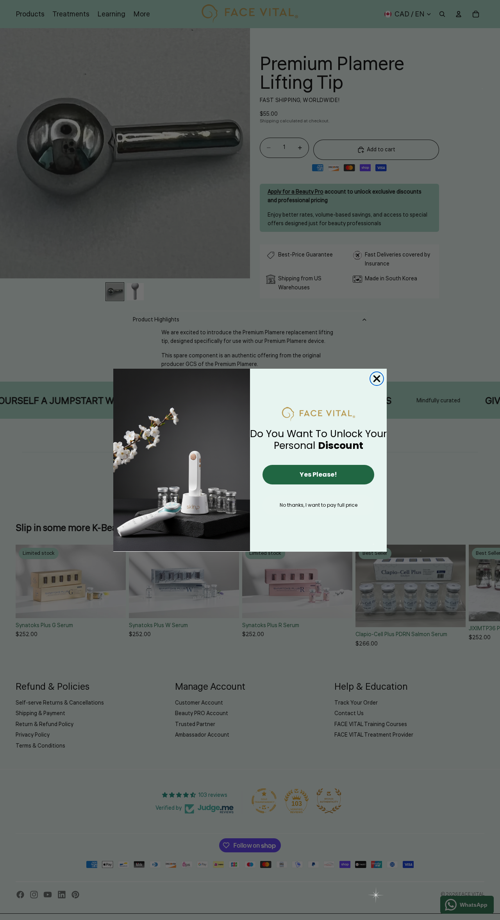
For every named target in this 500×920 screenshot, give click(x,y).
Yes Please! (318, 474)
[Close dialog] (377, 379)
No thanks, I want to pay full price (318, 505)
